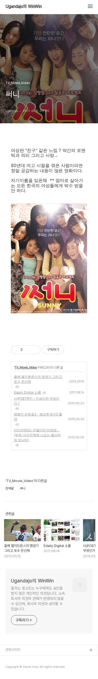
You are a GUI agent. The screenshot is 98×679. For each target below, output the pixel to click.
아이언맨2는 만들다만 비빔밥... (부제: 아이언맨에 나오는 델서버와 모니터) (37, 435)
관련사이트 (12, 650)
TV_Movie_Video (25, 367)
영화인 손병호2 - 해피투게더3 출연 (38, 416)
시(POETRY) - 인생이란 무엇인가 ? (36, 400)
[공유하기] (27, 350)
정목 (9, 668)
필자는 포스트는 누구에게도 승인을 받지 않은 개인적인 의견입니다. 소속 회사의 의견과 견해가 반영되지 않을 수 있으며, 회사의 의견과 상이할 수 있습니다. (38, 598)
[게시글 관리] (34, 350)
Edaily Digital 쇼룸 (27, 392)
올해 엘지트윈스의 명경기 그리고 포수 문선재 (38, 379)
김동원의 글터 (15, 659)
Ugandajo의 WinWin (23, 6)
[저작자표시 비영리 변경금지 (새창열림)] (71, 350)
